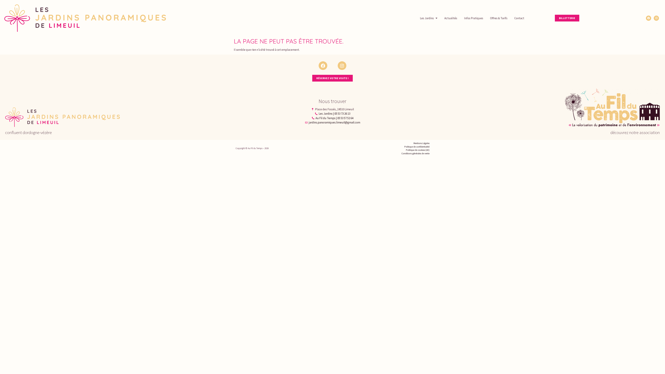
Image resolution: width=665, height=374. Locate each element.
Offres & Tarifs (498, 18)
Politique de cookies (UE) (417, 150)
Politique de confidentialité (416, 146)
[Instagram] (656, 18)
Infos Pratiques (473, 18)
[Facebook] (648, 18)
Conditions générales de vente (415, 153)
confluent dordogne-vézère (28, 132)
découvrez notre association (635, 132)
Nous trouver (332, 101)
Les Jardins (427, 18)
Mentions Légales (421, 143)
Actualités (450, 18)
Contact (519, 18)
